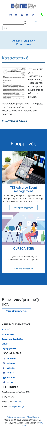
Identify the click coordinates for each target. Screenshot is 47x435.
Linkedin (11, 368)
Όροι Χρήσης (33, 417)
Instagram (11, 363)
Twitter (10, 373)
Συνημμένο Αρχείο (16, 120)
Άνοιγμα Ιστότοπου (23, 268)
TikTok (10, 382)
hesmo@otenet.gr (16, 406)
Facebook (11, 358)
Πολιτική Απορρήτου (16, 417)
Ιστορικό (6, 329)
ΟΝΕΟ (5, 344)
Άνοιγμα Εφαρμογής (23, 207)
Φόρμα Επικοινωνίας (16, 311)
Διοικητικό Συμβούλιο (12, 339)
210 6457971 (18, 401)
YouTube (11, 377)
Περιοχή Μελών (9, 348)
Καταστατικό (8, 334)
